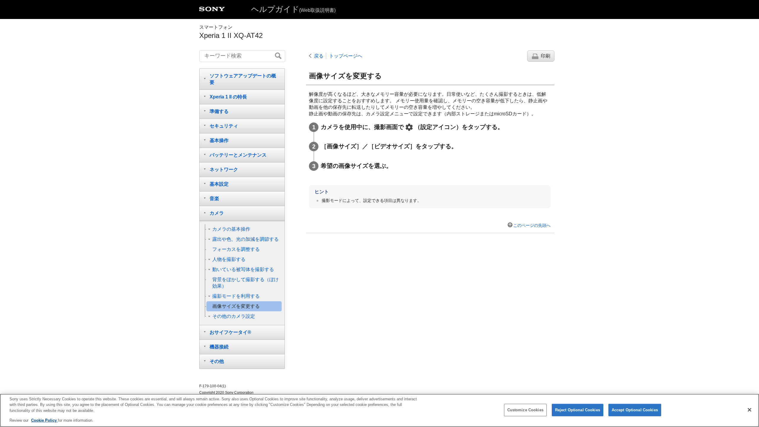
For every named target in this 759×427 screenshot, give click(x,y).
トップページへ (345, 55)
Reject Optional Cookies (577, 410)
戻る (318, 55)
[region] (379, 410)
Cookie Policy (44, 420)
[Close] (749, 409)
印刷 (545, 55)
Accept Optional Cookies (635, 410)
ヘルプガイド (293, 9)
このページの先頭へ (532, 225)
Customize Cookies (525, 410)
